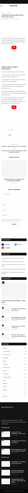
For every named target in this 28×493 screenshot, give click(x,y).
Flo (7, 18)
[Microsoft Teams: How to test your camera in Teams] (5, 337)
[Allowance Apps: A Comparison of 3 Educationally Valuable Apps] (14, 168)
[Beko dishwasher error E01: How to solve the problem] (5, 319)
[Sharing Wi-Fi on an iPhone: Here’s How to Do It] (5, 464)
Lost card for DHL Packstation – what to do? (13, 301)
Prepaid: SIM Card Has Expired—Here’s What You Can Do (18, 480)
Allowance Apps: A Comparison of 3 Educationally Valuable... (14, 179)
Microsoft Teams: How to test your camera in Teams (18, 335)
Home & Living (15, 367)
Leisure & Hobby (15, 377)
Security (15, 386)
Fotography (15, 358)
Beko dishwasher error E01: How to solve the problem (18, 318)
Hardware (15, 364)
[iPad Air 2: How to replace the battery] (5, 328)
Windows (15, 396)
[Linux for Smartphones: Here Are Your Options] (5, 473)
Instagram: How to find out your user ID (18, 309)
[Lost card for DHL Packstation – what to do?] (14, 290)
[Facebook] (12, 1)
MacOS (15, 380)
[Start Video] (14, 55)
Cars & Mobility (15, 351)
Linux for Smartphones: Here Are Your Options (12, 261)
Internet (15, 370)
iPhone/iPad (15, 374)
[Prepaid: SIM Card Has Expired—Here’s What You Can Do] (5, 481)
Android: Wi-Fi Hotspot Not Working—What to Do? (13, 269)
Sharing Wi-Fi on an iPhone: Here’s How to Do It (12, 258)
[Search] (26, 6)
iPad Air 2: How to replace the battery (18, 326)
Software (15, 390)
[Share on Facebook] (18, 129)
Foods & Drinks (15, 354)
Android (15, 348)
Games (15, 361)
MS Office (15, 383)
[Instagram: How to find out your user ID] (5, 311)
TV (15, 393)
